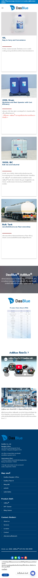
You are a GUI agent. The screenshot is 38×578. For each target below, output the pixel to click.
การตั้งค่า (4, 569)
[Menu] (2, 8)
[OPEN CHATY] (32, 573)
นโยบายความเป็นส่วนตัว (10, 536)
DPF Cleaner (8, 507)
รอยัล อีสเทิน (7, 492)
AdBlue (6, 503)
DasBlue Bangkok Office (11, 477)
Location (6, 529)
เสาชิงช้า (6, 488)
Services (6, 525)
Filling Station (8, 510)
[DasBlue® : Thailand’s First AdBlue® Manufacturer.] (19, 8)
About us (7, 521)
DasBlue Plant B (9, 481)
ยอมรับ (5, 575)
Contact (6, 532)
